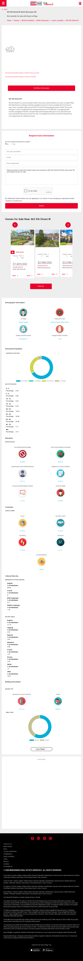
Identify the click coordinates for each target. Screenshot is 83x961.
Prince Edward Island (30, 877)
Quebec (19, 875)
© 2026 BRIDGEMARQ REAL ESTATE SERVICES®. (22, 870)
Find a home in (7, 875)
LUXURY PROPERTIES (10, 851)
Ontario (14, 875)
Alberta (25, 875)
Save (14, 275)
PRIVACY (6, 861)
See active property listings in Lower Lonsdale (20, 77)
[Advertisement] (41, 794)
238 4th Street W (67, 265)
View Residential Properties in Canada (13, 897)
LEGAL (5, 859)
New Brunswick (58, 875)
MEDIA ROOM (7, 846)
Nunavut (44, 877)
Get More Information (41, 88)
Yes (14, 144)
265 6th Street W (18, 267)
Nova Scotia (20, 877)
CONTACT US (7, 844)
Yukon (39, 877)
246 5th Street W (43, 265)
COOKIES (6, 864)
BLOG (5, 849)
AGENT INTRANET (8, 856)
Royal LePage (42, 3)
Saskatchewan (49, 875)
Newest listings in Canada (32, 897)
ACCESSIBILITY (8, 866)
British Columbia (32, 875)
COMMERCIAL (7, 854)
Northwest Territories (10, 877)
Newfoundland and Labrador (71, 875)
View (28, 275)
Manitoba (41, 875)
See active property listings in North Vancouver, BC (22, 73)
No (7, 144)
